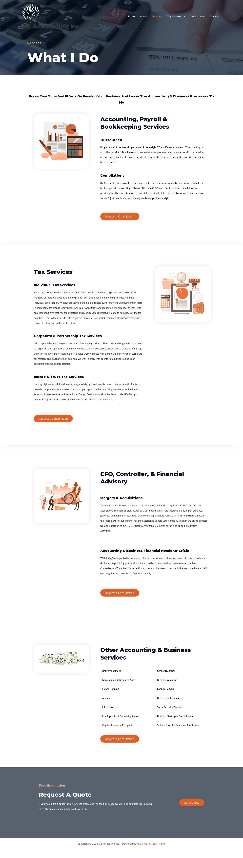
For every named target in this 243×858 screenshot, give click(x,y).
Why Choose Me (175, 16)
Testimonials (197, 16)
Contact (213, 16)
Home (131, 16)
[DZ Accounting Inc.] (30, 12)
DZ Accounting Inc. (51, 26)
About (143, 16)
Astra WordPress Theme (151, 843)
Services (157, 16)
